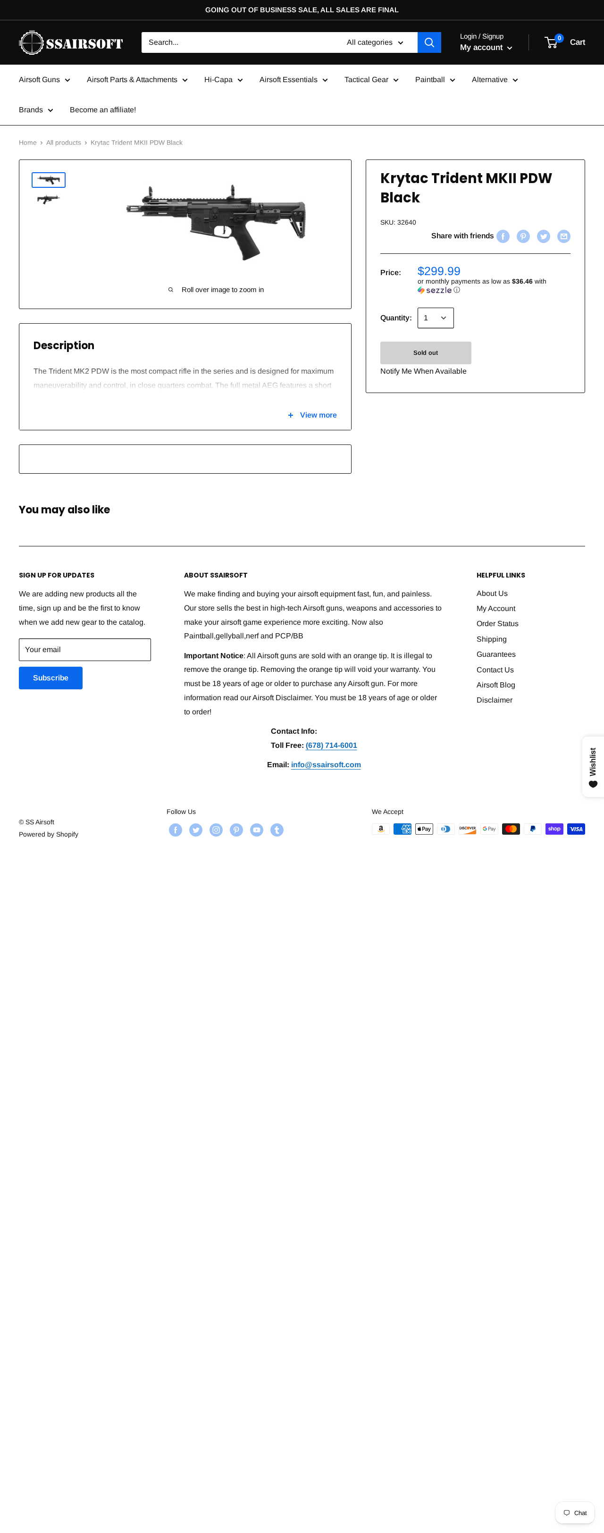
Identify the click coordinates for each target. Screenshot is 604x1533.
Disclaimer (494, 700)
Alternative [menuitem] (490, 79)
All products (63, 142)
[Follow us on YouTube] (255, 830)
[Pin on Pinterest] (522, 236)
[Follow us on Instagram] (215, 830)
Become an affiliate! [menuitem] (103, 110)
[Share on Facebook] (502, 236)
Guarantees (496, 654)
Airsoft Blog (496, 685)
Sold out (425, 352)
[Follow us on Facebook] (174, 830)
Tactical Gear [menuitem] (366, 79)
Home (28, 142)
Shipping (492, 639)
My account (482, 47)
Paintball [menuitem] (430, 79)
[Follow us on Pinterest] (235, 830)
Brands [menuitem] (31, 110)
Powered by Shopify (48, 834)
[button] (494, 285)
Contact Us (495, 670)
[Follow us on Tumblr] (276, 830)
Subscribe (50, 678)
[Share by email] (562, 236)
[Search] (429, 42)
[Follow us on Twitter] (194, 830)
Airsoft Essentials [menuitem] (289, 79)
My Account (496, 608)
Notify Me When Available (423, 371)
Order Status (498, 624)
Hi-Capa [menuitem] (218, 79)
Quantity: (396, 318)
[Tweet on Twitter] (542, 236)
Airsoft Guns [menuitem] (39, 79)
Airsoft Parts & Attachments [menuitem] (132, 79)
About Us (492, 593)
